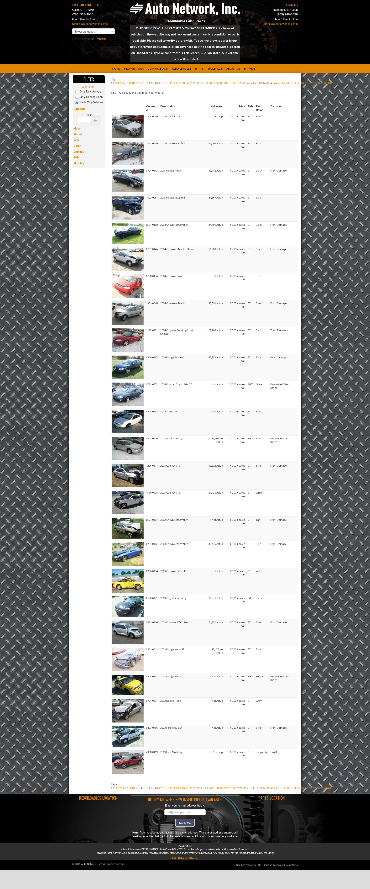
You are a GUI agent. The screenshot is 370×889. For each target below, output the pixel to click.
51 (291, 83)
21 (175, 83)
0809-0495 (152, 357)
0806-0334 (152, 571)
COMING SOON (158, 68)
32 (217, 83)
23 (183, 83)
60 (325, 83)
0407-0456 (152, 727)
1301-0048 (152, 303)
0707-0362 (152, 544)
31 (214, 83)
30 (210, 83)
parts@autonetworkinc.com (281, 24)
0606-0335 (152, 598)
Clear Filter (88, 87)
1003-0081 (152, 197)
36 (233, 83)
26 (194, 83)
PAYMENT (250, 68)
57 (314, 83)
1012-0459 (152, 143)
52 (295, 83)
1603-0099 (152, 116)
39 (244, 83)
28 (202, 83)
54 (302, 83)
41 (252, 83)
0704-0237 (152, 700)
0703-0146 (152, 249)
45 (268, 83)
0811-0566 (152, 622)
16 (156, 83)
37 (237, 83)
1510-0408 (152, 492)
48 (279, 83)
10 (133, 83)
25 (191, 83)
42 (256, 83)
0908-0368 (152, 411)
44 (264, 83)
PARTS (199, 68)
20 (171, 83)
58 (318, 83)
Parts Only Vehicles (91, 102)
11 (137, 83)
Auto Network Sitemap (185, 858)
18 (164, 83)
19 (167, 83)
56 (310, 83)
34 (225, 83)
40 (248, 83)
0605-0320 (152, 438)
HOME (116, 68)
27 (198, 83)
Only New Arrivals (90, 91)
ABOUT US (233, 68)
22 (179, 83)
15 (152, 83)
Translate (101, 39)
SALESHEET (215, 68)
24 (187, 83)
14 (148, 83)
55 (306, 83)
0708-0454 (152, 276)
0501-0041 (152, 649)
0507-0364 (152, 519)
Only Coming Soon (91, 97)
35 (229, 83)
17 (160, 83)
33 (221, 83)
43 (260, 83)
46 (271, 83)
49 (283, 83)
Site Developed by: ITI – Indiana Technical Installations (267, 865)
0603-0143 (152, 676)
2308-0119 (152, 752)
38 (241, 83)
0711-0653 (152, 384)
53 (298, 83)
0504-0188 (152, 224)
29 (206, 83)
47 (275, 83)
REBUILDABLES (181, 68)
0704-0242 (152, 170)
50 (287, 83)
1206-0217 (152, 465)
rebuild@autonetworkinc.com (90, 24)
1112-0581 (152, 330)
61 (329, 83)
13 (144, 83)
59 (322, 83)
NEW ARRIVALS (134, 68)
